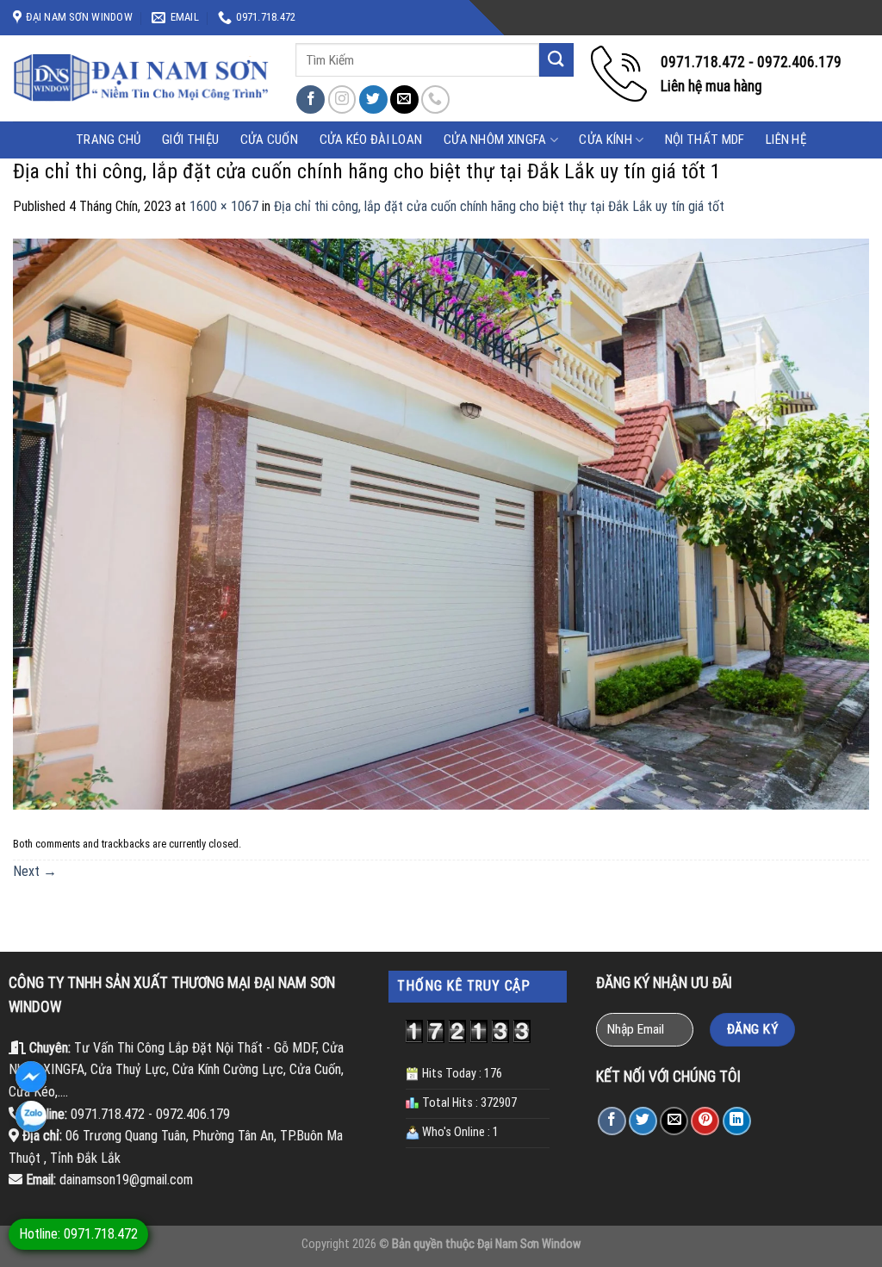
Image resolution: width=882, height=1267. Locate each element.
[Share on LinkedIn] (737, 1121)
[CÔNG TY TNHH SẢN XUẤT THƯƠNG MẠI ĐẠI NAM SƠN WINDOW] (141, 78)
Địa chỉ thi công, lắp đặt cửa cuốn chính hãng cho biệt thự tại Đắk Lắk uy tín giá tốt (499, 206)
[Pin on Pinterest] (705, 1121)
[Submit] (556, 60)
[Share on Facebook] (612, 1121)
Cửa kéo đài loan (371, 139)
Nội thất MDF (705, 139)
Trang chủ (108, 139)
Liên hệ (786, 139)
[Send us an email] (404, 99)
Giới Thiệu (190, 139)
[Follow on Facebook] (310, 99)
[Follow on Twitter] (373, 99)
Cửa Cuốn (269, 139)
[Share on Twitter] (643, 1121)
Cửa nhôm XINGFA (495, 139)
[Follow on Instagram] (342, 99)
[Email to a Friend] (674, 1121)
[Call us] (435, 99)
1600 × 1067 (223, 206)
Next (35, 871)
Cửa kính (605, 139)
